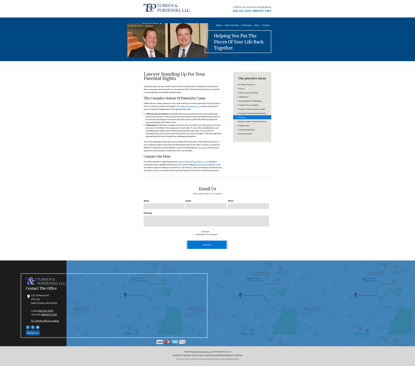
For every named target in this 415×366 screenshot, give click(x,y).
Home (219, 25)
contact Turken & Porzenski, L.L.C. (191, 161)
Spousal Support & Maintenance (250, 101)
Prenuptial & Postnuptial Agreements (252, 113)
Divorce (241, 89)
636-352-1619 (242, 11)
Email (189, 201)
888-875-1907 (262, 11)
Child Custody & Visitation (248, 93)
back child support (205, 125)
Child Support (244, 97)
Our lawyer (202, 147)
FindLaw (238, 355)
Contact (266, 25)
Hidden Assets (244, 125)
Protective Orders (245, 134)
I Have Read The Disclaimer (207, 234)
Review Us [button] (32, 332)
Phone (231, 201)
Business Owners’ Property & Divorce (252, 121)
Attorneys (247, 25)
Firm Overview (232, 25)
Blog (257, 25)
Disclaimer (205, 231)
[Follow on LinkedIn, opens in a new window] (38, 327)
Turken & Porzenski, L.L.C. (189, 106)
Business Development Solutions (218, 355)
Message (148, 213)
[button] (413, 350)
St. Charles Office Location (45, 320)
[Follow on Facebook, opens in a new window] (28, 327)
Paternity (242, 117)
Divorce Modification (247, 130)
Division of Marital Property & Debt (252, 109)
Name (146, 201)
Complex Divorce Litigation (249, 105)
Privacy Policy (197, 355)
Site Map (186, 355)
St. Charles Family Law (247, 84)
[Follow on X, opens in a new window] (33, 327)
